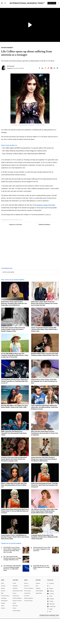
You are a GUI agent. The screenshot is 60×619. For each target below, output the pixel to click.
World (2, 583)
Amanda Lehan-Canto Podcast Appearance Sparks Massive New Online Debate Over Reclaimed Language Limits (14, 459)
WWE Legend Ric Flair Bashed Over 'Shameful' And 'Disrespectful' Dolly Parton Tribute (14, 433)
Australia (38, 583)
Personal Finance (5, 595)
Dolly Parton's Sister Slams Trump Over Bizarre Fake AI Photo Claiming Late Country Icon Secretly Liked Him (44, 303)
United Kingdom (39, 590)
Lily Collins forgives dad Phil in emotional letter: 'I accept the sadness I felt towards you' (28, 148)
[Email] (54, 68)
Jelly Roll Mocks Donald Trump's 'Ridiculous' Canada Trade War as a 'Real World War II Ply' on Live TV (14, 381)
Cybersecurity (16, 595)
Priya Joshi (11, 66)
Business (3, 590)
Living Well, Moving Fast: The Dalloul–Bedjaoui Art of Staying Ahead (41, 567)
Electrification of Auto (17, 590)
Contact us (26, 585)
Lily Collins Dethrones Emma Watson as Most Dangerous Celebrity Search (24, 151)
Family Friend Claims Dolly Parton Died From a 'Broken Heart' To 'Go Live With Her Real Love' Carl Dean (15, 511)
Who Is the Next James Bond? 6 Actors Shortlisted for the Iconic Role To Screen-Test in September (44, 433)
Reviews (3, 608)
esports (14, 603)
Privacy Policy (27, 590)
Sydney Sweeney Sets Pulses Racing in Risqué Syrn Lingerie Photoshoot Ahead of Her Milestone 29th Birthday (44, 459)
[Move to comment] (57, 68)
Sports (2, 605)
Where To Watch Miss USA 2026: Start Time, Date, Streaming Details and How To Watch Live (14, 485)
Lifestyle (3, 603)
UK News (3, 585)
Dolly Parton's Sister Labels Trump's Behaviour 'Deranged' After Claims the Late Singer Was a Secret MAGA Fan (14, 303)
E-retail (14, 583)
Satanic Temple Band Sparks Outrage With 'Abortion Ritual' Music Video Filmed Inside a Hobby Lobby (44, 329)
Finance (14, 593)
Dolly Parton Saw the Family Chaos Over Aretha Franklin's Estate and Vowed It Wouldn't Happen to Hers (13, 329)
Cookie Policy (27, 593)
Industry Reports (16, 610)
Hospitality (15, 585)
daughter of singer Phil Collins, (45, 205)
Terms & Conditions (28, 588)
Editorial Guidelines (44, 224)
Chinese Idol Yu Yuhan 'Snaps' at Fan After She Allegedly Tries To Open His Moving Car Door (44, 381)
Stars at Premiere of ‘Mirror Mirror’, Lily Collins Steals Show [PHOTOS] (23, 154)
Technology (3, 598)
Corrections (26, 595)
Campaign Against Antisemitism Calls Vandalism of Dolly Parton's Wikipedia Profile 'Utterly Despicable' (44, 537)
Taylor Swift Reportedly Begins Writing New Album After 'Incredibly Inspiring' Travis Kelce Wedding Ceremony (44, 407)
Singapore (38, 588)
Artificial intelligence (17, 598)
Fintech (14, 608)
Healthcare (15, 588)
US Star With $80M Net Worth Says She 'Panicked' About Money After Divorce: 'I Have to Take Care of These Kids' (14, 355)
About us (26, 583)
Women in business (17, 600)
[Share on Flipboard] (48, 68)
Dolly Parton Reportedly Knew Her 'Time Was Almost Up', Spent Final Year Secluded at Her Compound (44, 485)
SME (2, 593)
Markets (3, 588)
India (37, 585)
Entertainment (4, 600)
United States (39, 593)
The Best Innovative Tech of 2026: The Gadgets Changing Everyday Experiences (42, 549)
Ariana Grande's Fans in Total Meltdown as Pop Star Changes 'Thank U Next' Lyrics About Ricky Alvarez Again (15, 537)
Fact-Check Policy (28, 600)
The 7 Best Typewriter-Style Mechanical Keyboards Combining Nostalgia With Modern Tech (12, 558)
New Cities (15, 605)
